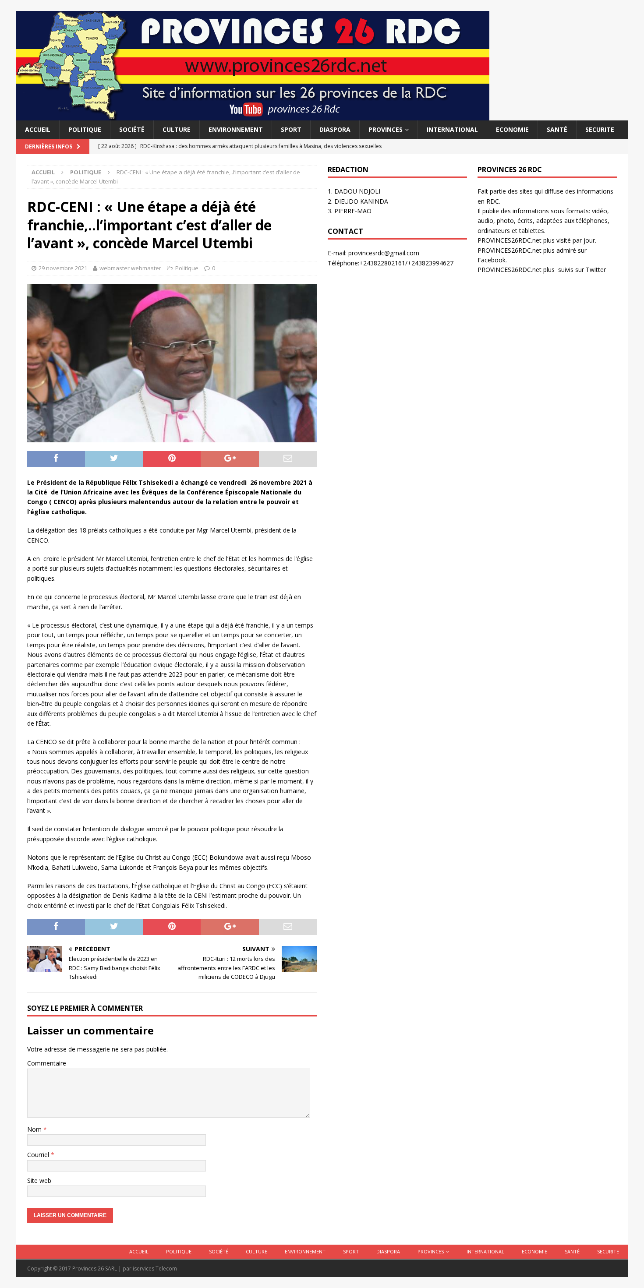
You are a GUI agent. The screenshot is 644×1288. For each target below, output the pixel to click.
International (452, 129)
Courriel (39, 1154)
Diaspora (334, 129)
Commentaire (46, 1063)
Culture (177, 129)
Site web (39, 1180)
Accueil (37, 129)
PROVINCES (385, 129)
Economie (512, 129)
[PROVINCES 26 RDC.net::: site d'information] (252, 115)
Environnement (236, 129)
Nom (35, 1129)
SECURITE (599, 129)
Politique (84, 129)
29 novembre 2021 (63, 268)
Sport (291, 129)
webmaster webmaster (130, 268)
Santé (557, 129)
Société (132, 129)
